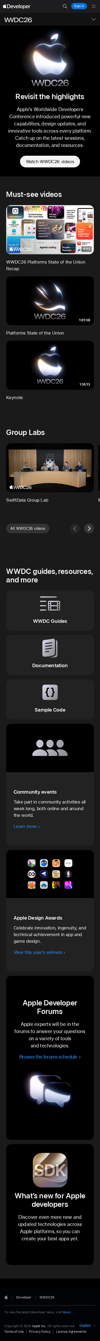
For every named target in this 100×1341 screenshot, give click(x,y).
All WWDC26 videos (27, 528)
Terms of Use (14, 1332)
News (66, 1312)
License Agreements (71, 1332)
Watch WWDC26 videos (50, 161)
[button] (64, 6)
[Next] (89, 528)
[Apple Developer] (16, 6)
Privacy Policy (39, 1332)
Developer (23, 1297)
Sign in (79, 6)
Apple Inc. (39, 1326)
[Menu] (93, 6)
